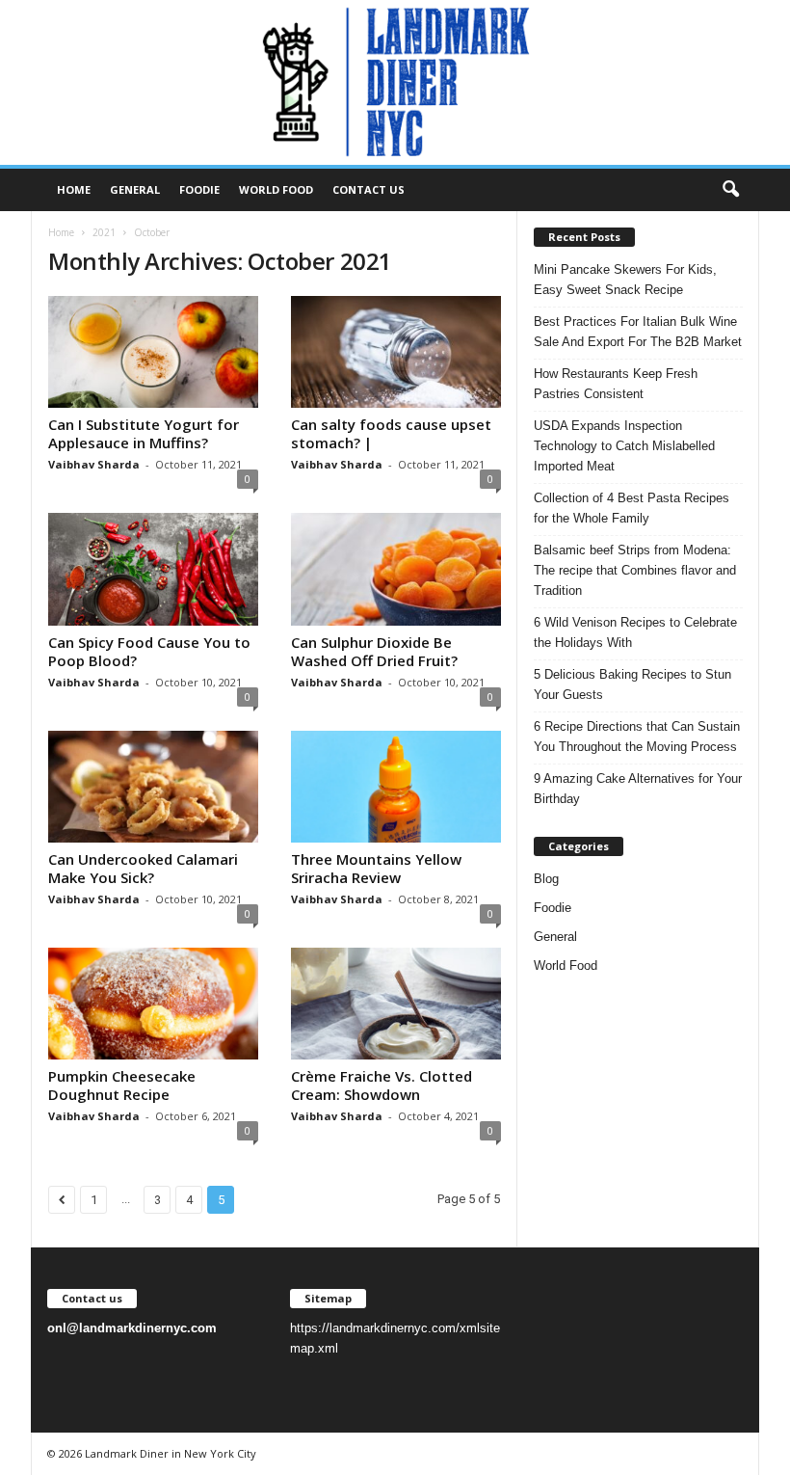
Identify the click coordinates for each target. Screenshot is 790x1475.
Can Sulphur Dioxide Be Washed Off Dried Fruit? (374, 651)
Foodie (199, 189)
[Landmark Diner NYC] (395, 82)
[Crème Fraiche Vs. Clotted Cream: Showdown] (396, 1003)
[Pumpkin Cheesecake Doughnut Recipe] (153, 1003)
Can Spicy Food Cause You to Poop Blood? (149, 651)
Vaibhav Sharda (94, 464)
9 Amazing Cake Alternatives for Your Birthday (638, 788)
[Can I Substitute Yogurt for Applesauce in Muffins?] (153, 352)
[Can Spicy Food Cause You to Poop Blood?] (153, 569)
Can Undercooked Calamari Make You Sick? (143, 868)
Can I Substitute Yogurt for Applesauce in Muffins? (143, 433)
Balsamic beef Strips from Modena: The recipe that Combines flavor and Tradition (635, 570)
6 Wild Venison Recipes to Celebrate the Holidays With (635, 632)
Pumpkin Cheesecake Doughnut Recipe (122, 1085)
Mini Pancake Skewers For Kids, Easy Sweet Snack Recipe (625, 279)
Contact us (368, 189)
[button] (730, 190)
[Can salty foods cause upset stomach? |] (396, 352)
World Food (276, 189)
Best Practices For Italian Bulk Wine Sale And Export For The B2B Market (638, 331)
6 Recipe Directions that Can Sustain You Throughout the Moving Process (637, 736)
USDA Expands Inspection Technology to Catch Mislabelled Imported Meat (624, 445)
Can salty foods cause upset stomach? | (391, 433)
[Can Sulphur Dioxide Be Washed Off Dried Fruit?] (396, 569)
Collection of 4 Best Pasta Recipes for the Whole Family (631, 508)
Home (74, 189)
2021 (104, 232)
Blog (546, 879)
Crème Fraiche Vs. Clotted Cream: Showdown (381, 1085)
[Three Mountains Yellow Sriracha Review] (396, 787)
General (135, 189)
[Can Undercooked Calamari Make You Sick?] (153, 787)
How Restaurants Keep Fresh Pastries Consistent (616, 383)
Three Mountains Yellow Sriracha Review (376, 868)
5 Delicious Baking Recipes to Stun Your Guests (632, 684)
